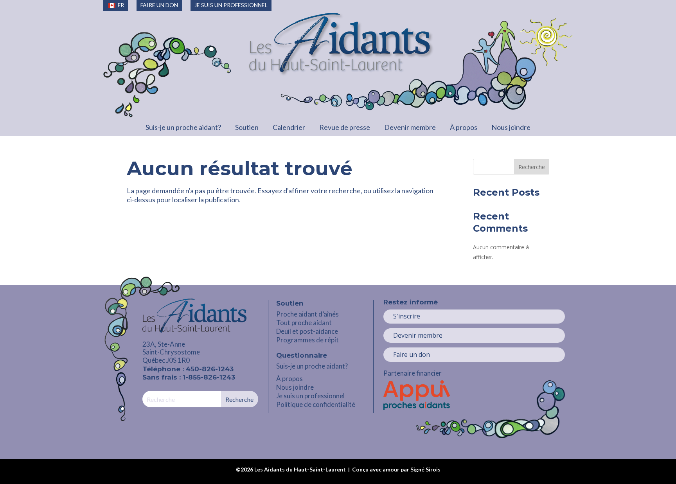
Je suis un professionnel (310, 396)
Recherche (531, 167)
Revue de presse (344, 127)
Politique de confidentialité (315, 404)
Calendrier (289, 127)
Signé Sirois (425, 469)
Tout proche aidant (304, 322)
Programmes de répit (307, 340)
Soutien (247, 127)
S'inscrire (406, 316)
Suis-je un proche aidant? (183, 127)
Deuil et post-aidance (307, 331)
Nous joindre (510, 127)
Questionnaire (301, 355)
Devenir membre (410, 127)
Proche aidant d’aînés (307, 314)
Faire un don (411, 354)
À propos (463, 127)
